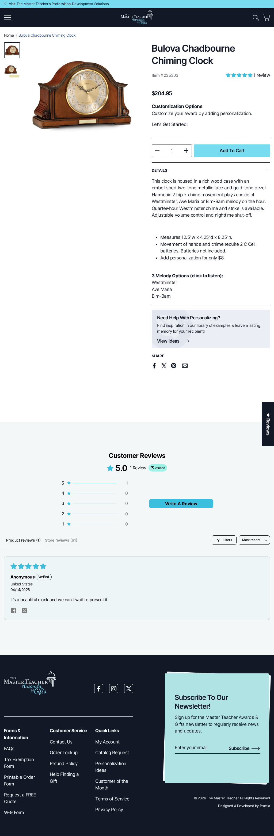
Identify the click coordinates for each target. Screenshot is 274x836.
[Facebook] (98, 688)
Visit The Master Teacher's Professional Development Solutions (59, 4)
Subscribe (239, 748)
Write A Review (181, 503)
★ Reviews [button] (268, 424)
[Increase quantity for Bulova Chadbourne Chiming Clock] (186, 150)
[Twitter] (128, 688)
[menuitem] (23, 748)
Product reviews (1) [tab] (23, 540)
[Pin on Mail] (185, 366)
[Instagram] (113, 688)
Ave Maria (162, 289)
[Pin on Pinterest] (173, 365)
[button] (7, 17)
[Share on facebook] (13, 610)
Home (9, 35)
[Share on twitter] (24, 610)
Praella (265, 806)
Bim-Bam (161, 296)
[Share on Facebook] (154, 365)
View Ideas (168, 341)
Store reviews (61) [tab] (61, 540)
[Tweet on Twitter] (164, 365)
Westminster (164, 282)
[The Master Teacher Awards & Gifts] (137, 17)
